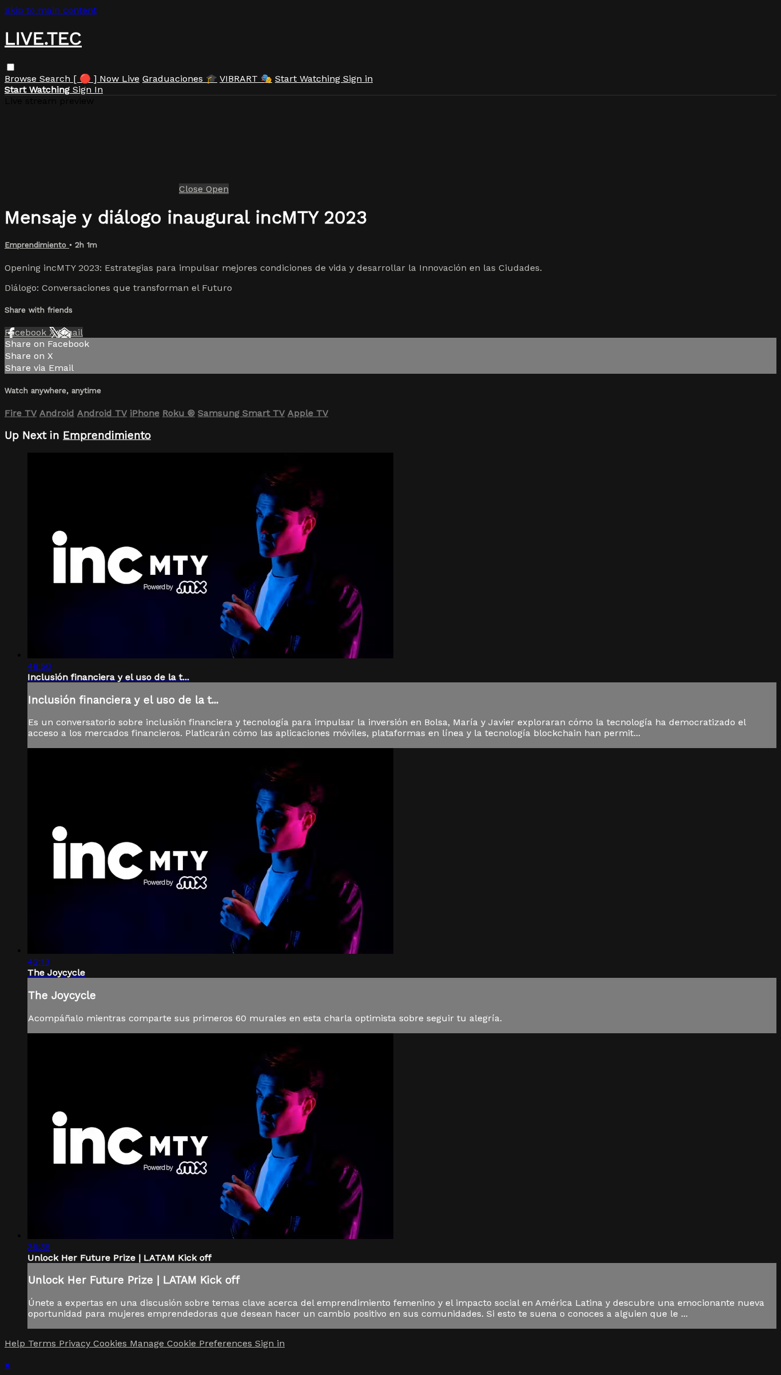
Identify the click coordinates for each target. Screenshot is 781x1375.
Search (56, 78)
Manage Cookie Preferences (192, 1343)
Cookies (111, 1343)
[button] (10, 67)
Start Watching (309, 78)
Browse (22, 78)
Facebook (27, 332)
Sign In (88, 89)
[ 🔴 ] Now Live (106, 78)
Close (192, 188)
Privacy (76, 1343)
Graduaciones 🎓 (179, 78)
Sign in (358, 78)
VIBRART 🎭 (246, 78)
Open (217, 188)
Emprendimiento (37, 245)
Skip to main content (51, 10)
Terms (43, 1343)
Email (70, 332)
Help (16, 1343)
